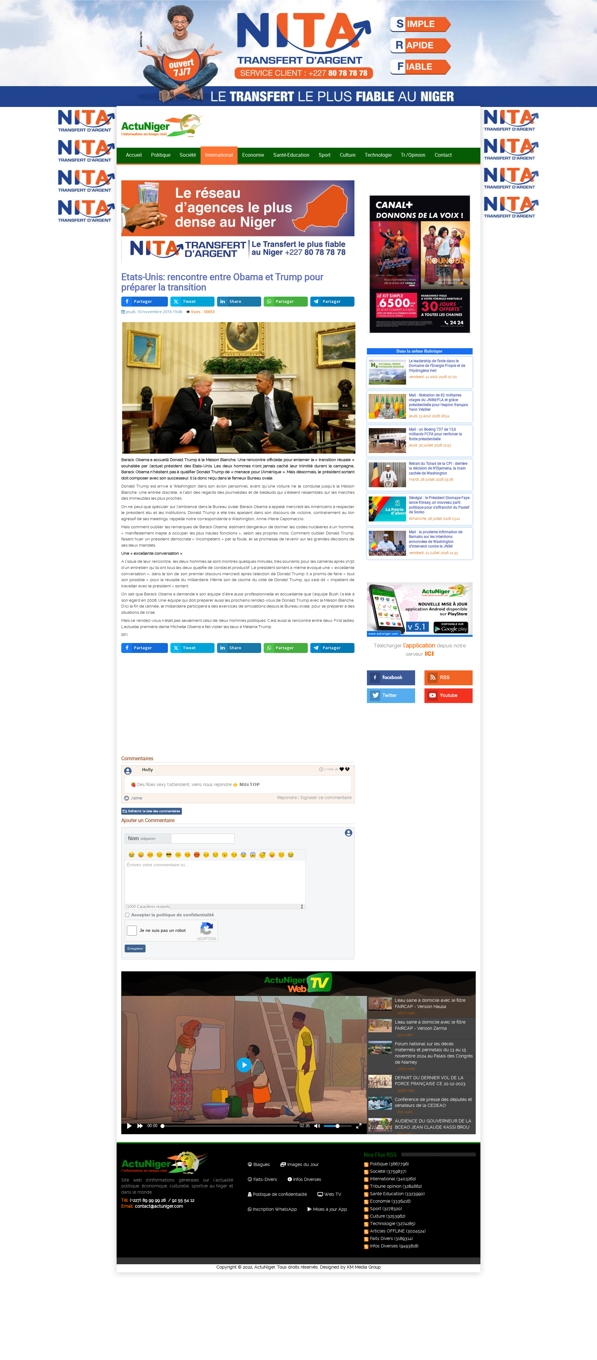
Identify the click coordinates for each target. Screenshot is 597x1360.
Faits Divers (381, 1238)
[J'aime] (342, 769)
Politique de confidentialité (279, 1194)
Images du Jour (302, 1164)
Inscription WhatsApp (274, 1209)
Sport (325, 154)
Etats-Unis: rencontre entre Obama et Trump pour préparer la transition (222, 281)
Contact (443, 154)
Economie (253, 154)
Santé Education (387, 1193)
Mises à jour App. (330, 1209)
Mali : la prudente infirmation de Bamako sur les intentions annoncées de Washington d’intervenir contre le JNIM (435, 539)
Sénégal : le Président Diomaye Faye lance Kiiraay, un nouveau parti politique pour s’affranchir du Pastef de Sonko (439, 505)
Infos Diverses (306, 1179)
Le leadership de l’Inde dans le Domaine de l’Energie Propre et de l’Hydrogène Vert (437, 365)
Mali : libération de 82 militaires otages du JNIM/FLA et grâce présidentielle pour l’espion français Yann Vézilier (438, 402)
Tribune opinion (386, 1186)
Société (188, 154)
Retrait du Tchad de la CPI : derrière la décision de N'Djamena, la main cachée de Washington (438, 468)
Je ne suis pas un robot (163, 930)
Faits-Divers (264, 1179)
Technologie (378, 154)
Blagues (261, 1164)
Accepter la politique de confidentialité (172, 914)
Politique (160, 154)
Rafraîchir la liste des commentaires (154, 811)
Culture (347, 154)
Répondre (287, 797)
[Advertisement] (237, 705)
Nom (141, 838)
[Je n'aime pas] (348, 769)
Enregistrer (135, 948)
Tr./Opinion (413, 154)
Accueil (134, 154)
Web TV (332, 1194)
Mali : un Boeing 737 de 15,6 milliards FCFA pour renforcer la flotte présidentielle (435, 434)
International (219, 154)
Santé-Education (291, 154)
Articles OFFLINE (387, 1230)
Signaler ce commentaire (326, 797)
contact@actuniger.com (159, 1206)
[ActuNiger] (164, 125)
